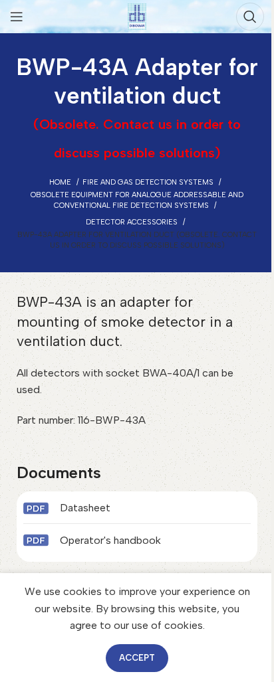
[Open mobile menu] (16, 16)
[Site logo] (137, 15)
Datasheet (85, 507)
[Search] (250, 16)
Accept (137, 658)
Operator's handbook (110, 540)
